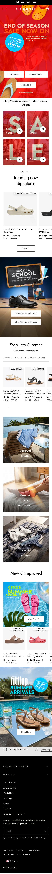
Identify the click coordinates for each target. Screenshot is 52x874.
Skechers (7, 808)
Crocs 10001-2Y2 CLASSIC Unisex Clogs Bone (18, 230)
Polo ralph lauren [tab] (35, 357)
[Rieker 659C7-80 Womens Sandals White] (13, 377)
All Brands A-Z (9, 787)
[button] (4, 9)
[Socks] (26, 489)
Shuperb (14, 867)
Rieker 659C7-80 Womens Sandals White (11, 392)
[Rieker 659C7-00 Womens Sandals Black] (35, 377)
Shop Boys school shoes (26, 313)
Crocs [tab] (18, 357)
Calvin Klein (8, 793)
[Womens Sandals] (43, 129)
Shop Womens (35, 74)
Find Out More (24, 505)
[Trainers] (38, 152)
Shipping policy (8, 854)
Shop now (32, 618)
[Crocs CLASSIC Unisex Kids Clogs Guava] (37, 639)
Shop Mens (13, 74)
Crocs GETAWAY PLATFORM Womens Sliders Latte (12, 655)
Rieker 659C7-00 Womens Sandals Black (35, 392)
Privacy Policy (40, 838)
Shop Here (26, 456)
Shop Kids (24, 84)
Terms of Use (29, 838)
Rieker (6, 803)
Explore (25, 248)
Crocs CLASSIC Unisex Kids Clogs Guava (36, 655)
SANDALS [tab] (7, 357)
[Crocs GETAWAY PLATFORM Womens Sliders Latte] (14, 639)
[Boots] (14, 152)
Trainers (33, 159)
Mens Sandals (9, 130)
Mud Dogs (7, 798)
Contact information (23, 854)
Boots (8, 159)
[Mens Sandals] (14, 124)
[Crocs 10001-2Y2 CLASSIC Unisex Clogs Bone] (20, 209)
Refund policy (8, 850)
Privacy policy (20, 850)
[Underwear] (26, 440)
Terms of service (34, 850)
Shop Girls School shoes (26, 321)
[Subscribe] (45, 831)
